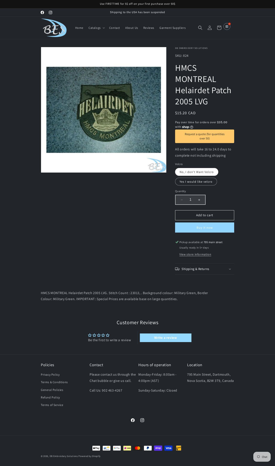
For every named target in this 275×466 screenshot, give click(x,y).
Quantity (180, 191)
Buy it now (205, 227)
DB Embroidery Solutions (64, 456)
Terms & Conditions (54, 382)
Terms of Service (52, 405)
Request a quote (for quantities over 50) (205, 136)
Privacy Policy (50, 375)
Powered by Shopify (89, 456)
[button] (96, 27)
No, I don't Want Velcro (197, 172)
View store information (195, 254)
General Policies (52, 390)
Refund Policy (50, 397)
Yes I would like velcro (196, 182)
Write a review (165, 337)
